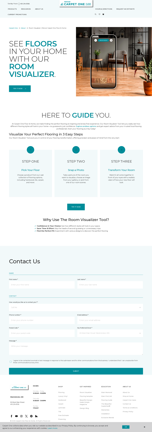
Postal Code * (14, 328)
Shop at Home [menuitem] (128, 396)
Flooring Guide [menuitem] (106, 400)
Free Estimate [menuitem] (63, 415)
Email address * (82, 315)
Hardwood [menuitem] (62, 400)
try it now (17, 89)
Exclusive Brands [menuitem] (107, 418)
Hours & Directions (103, 9)
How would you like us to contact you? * (23, 302)
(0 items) (103, 14)
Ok (126, 427)
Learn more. (53, 428)
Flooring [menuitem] (61, 392)
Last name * (81, 279)
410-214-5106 (25, 4)
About (23, 28)
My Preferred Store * (84, 328)
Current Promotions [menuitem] (17, 14)
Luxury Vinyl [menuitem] (62, 396)
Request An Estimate (125, 9)
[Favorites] (99, 14)
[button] (96, 14)
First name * (13, 279)
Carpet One (13, 28)
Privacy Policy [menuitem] (128, 412)
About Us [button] (39, 9)
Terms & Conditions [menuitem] (130, 408)
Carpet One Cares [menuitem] (129, 400)
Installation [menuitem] (105, 414)
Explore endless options (86, 126)
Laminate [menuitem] (61, 408)
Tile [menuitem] (59, 412)
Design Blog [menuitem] (84, 408)
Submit (76, 371)
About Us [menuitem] (126, 392)
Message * (12, 341)
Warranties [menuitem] (105, 410)
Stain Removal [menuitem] (106, 392)
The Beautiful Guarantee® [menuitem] (106, 405)
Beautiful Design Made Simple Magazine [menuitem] (86, 402)
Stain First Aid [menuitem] (106, 396)
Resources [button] (26, 9)
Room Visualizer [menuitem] (86, 392)
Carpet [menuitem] (60, 404)
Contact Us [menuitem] (127, 404)
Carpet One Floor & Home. (25, 421)
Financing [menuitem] (62, 419)
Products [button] (12, 9)
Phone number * (15, 315)
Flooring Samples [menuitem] (86, 396)
